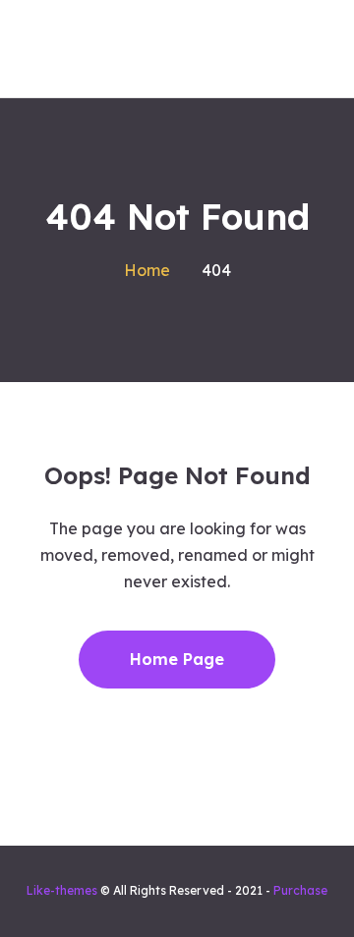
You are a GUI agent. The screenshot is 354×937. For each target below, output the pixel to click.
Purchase (300, 890)
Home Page (177, 659)
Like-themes (62, 890)
